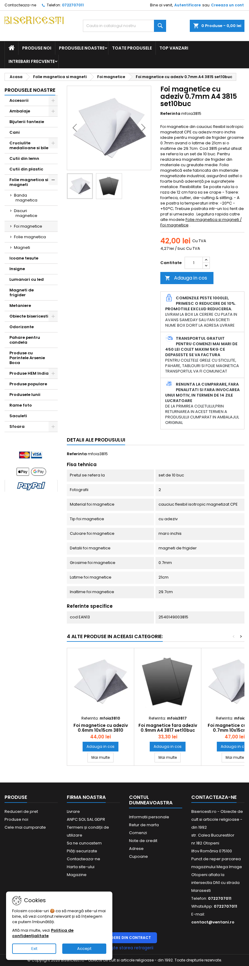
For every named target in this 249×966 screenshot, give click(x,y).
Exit (34, 948)
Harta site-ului (80, 867)
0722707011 (73, 5)
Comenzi (138, 833)
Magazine (77, 875)
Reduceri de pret (21, 811)
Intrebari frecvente (32, 61)
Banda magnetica (25, 197)
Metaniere (20, 305)
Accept (84, 948)
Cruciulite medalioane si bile (28, 145)
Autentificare (187, 5)
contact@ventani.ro (212, 922)
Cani (14, 132)
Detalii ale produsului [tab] (96, 439)
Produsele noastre (81, 48)
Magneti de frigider (21, 292)
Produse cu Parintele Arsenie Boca (27, 358)
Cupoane (138, 856)
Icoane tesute (23, 258)
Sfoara (17, 426)
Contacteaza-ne (20, 5)
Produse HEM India (29, 373)
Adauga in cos (186, 277)
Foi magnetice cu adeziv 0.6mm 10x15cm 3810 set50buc (100, 730)
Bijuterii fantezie (26, 122)
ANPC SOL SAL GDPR (86, 819)
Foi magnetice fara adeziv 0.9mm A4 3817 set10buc (167, 727)
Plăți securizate (82, 851)
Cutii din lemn (24, 158)
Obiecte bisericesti (28, 316)
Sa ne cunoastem (84, 843)
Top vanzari (173, 48)
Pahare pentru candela (24, 340)
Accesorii (19, 100)
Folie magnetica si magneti (28, 182)
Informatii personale (149, 817)
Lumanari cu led (26, 279)
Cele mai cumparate (25, 827)
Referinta (170, 113)
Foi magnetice (28, 226)
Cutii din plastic (26, 169)
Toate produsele (132, 48)
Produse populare (28, 384)
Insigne (17, 269)
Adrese (136, 848)
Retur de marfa (144, 825)
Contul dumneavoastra (150, 800)
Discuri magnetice (25, 213)
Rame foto (20, 405)
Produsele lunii (24, 394)
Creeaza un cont (227, 5)
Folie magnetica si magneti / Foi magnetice (201, 222)
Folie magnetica (30, 237)
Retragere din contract (124, 937)
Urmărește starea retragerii (124, 948)
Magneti (22, 247)
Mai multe (102, 757)
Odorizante (21, 327)
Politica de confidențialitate (42, 933)
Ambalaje (19, 111)
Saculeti (18, 416)
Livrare (73, 811)
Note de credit (143, 841)
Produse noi (36, 48)
